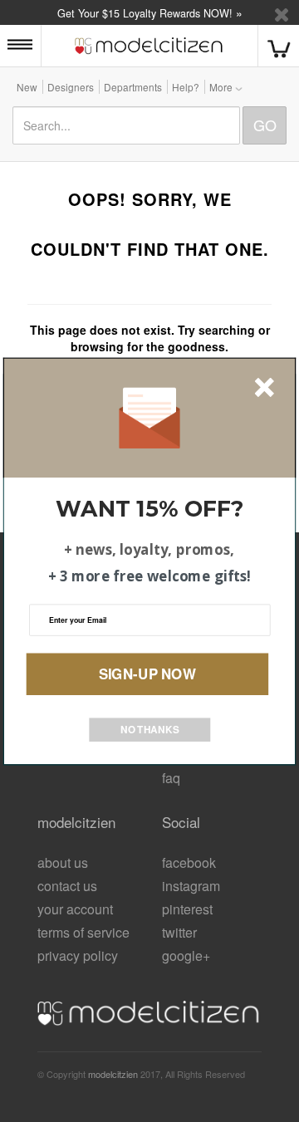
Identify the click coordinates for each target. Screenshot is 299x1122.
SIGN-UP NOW (147, 673)
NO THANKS (149, 729)
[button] (149, 508)
